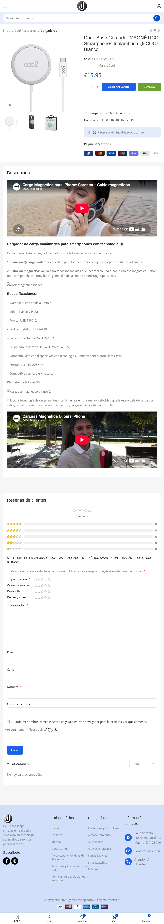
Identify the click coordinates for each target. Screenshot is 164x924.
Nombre (14, 687)
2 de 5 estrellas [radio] (39, 579)
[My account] (159, 6)
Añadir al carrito (119, 87)
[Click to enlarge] (10, 105)
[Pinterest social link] (117, 120)
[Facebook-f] (6, 861)
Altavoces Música (99, 849)
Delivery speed (17, 597)
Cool (112, 65)
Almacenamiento (99, 835)
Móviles (93, 869)
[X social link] (107, 120)
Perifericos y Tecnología (104, 828)
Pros (10, 652)
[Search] (156, 18)
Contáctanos (60, 849)
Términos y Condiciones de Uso (70, 868)
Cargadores (49, 31)
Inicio (7, 31)
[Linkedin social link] (122, 120)
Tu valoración (17, 605)
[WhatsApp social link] (127, 120)
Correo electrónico (21, 704)
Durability (14, 591)
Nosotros (58, 835)
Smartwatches (97, 862)
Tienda (56, 842)
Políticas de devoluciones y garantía (69, 878)
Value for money (19, 585)
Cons (10, 669)
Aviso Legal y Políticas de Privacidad (68, 857)
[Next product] (159, 31)
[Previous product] (151, 31)
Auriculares (95, 842)
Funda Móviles (97, 855)
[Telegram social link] (132, 120)
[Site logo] (82, 6)
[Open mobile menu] (5, 6)
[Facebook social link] (102, 120)
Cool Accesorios (26, 31)
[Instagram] (14, 861)
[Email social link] (112, 120)
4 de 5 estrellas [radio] (45, 579)
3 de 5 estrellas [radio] (42, 579)
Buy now (149, 87)
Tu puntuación (18, 579)
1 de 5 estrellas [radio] (35, 579)
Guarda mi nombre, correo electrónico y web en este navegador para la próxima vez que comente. (79, 722)
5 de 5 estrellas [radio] (48, 579)
